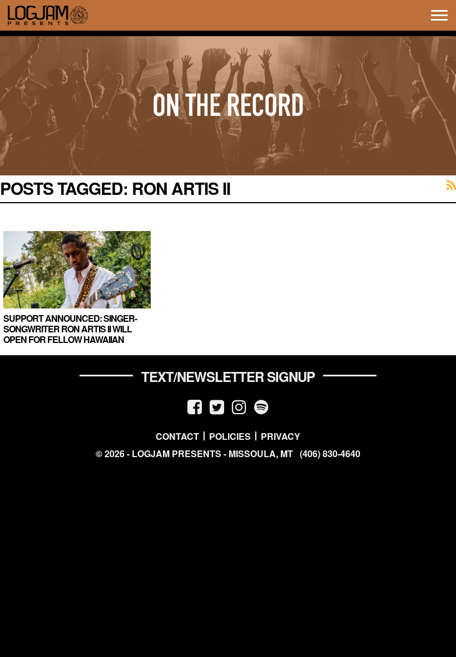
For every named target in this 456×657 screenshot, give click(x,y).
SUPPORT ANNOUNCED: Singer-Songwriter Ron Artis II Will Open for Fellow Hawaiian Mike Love (70, 334)
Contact (177, 436)
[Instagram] (239, 406)
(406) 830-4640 (330, 454)
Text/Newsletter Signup (228, 376)
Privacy (280, 436)
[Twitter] (217, 406)
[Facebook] (195, 406)
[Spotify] (261, 406)
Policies (230, 436)
